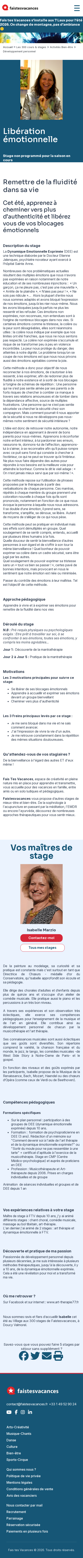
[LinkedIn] (30, 1412)
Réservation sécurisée (23, 1525)
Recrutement (16, 1512)
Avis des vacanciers (21, 1495)
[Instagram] (23, 1412)
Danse (11, 1440)
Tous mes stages (42, 948)
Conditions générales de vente (29, 1489)
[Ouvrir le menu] (77, 8)
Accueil (8, 47)
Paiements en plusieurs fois (27, 1531)
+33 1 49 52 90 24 (63, 1404)
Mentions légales (19, 1482)
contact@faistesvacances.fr (27, 1404)
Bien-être (13, 1453)
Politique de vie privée (23, 1476)
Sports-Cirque (17, 1460)
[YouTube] (8, 1412)
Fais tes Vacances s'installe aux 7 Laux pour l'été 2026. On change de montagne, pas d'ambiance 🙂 (41, 24)
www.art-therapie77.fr (63, 1302)
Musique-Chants (18, 1434)
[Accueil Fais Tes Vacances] (20, 8)
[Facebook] (16, 1412)
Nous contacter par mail (24, 1505)
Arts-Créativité (17, 1427)
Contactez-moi (41, 938)
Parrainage (14, 1518)
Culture (12, 1447)
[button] (6, 38)
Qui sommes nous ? (21, 1469)
